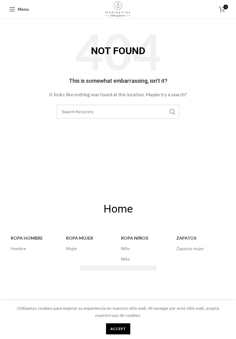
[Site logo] (118, 8)
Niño (125, 248)
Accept (118, 328)
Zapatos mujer (190, 248)
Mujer (71, 248)
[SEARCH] (172, 112)
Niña (125, 258)
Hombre (18, 248)
